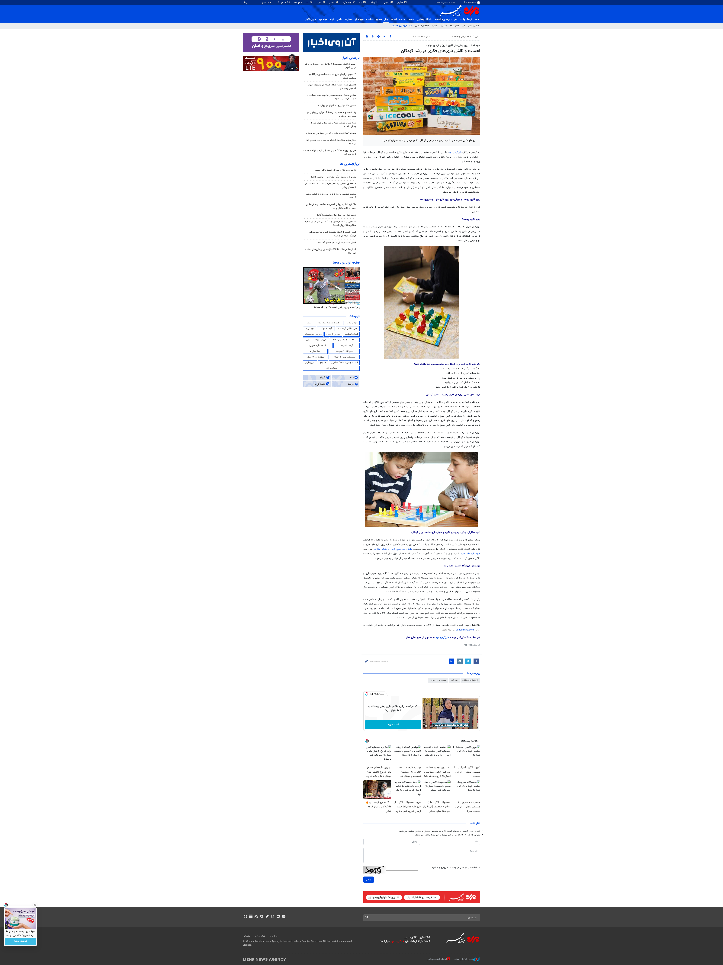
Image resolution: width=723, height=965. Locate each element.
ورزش (379, 19)
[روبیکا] (261, 916)
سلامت (411, 19)
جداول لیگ (281, 2)
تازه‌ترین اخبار (351, 58)
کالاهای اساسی (422, 26)
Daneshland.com (465, 630)
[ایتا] (245, 916)
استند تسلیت (351, 334)
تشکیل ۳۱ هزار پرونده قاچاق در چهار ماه (337, 105)
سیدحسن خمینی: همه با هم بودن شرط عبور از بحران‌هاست (333, 124)
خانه (477, 19)
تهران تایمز (310, 362)
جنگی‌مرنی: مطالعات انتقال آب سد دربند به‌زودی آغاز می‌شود (331, 142)
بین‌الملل (359, 19)
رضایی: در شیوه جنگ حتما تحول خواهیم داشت (333, 177)
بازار (386, 19)
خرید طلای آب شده (347, 328)
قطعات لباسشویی (317, 345)
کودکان (454, 680)
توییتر (332, 2)
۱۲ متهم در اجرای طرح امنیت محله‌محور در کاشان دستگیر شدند (332, 76)
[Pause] (426, 726)
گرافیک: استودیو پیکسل (437, 959)
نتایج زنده (298, 2)
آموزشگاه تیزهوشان (344, 351)
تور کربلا (309, 328)
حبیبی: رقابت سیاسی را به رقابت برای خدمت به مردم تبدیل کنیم (330, 65)
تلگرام (400, 2)
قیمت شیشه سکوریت (328, 323)
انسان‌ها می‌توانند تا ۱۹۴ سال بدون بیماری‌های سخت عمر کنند (330, 251)
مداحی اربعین (333, 334)
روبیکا (319, 2)
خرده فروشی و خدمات (402, 26)
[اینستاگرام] (272, 916)
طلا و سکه (454, 26)
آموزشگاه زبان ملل (316, 357)
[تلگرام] (283, 916)
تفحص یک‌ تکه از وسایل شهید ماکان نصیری (335, 170)
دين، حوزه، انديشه (443, 19)
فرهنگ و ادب (466, 19)
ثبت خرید (393, 724)
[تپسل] (366, 694)
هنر (455, 19)
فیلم (332, 19)
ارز (463, 26)
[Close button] (35, 905)
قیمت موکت (326, 328)
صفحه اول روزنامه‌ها (346, 262)
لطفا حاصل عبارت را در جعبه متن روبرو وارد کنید (456, 868)
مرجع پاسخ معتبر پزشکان (345, 340)
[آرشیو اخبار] (250, 916)
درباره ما (274, 936)
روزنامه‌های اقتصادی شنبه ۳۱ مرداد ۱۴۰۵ (336, 307)
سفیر (308, 323)
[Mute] (431, 726)
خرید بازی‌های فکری (470, 554)
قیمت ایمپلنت (346, 345)
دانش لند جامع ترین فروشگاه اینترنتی (392, 549)
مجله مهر (323, 19)
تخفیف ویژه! (20, 941)
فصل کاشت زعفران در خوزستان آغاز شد (337, 243)
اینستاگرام (347, 2)
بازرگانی (246, 936)
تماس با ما (260, 936)
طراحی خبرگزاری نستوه (464, 959)
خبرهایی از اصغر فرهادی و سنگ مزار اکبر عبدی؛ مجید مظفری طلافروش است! (330, 223)
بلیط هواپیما (315, 351)
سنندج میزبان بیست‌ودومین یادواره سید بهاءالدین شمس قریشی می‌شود (331, 97)
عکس (339, 19)
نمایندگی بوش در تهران (345, 357)
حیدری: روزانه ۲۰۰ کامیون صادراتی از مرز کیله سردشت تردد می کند (330, 152)
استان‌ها (348, 19)
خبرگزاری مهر (455, 152)
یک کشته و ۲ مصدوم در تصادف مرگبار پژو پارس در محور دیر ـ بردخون (331, 114)
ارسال (368, 879)
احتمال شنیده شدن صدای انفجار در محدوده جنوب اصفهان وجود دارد (332, 86)
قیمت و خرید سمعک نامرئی (344, 362)
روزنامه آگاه (331, 368)
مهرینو (323, 362)
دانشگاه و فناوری (424, 19)
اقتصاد (393, 19)
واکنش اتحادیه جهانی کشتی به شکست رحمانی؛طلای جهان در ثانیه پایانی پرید (331, 206)
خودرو (435, 26)
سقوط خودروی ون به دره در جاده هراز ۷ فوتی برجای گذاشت (331, 196)
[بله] (278, 916)
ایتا (307, 2)
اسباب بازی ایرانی (438, 680)
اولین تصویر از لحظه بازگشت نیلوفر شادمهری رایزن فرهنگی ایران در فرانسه (332, 234)
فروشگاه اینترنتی (470, 680)
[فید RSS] (256, 916)
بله (360, 2)
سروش (387, 2)
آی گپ (373, 2)
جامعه (402, 19)
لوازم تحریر (351, 323)
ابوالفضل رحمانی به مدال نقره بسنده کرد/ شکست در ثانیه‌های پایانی (330, 185)
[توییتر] (267, 916)
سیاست (370, 19)
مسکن (444, 26)
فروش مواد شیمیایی (316, 340)
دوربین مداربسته (313, 334)
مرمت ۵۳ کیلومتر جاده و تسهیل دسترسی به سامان (331, 133)
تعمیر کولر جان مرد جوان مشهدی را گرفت (336, 215)
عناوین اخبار (473, 26)
